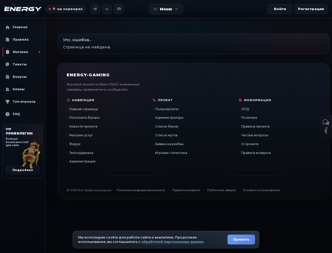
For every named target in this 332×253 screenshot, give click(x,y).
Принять (241, 239)
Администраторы (169, 118)
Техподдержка (81, 153)
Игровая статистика (171, 153)
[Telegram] (95, 9)
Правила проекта (255, 126)
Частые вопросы (254, 135)
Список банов (166, 126)
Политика (249, 118)
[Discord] (119, 9)
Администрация (82, 161)
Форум (74, 144)
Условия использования (261, 190)
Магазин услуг (81, 135)
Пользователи (166, 109)
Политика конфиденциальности (140, 190)
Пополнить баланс (84, 118)
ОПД (245, 109)
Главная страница (83, 109)
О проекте (250, 144)
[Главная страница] (23, 9)
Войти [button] (280, 9)
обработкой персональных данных (172, 242)
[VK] (107, 9)
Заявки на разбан (169, 144)
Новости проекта (83, 126)
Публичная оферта (221, 190)
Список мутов (166, 135)
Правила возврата (256, 153)
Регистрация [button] (311, 9)
